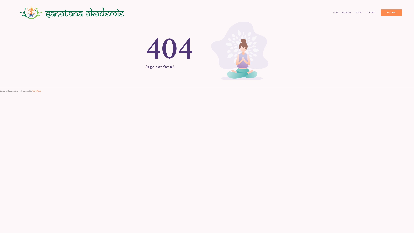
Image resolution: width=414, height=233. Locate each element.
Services (346, 12)
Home (335, 12)
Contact (371, 12)
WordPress (36, 91)
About (359, 12)
